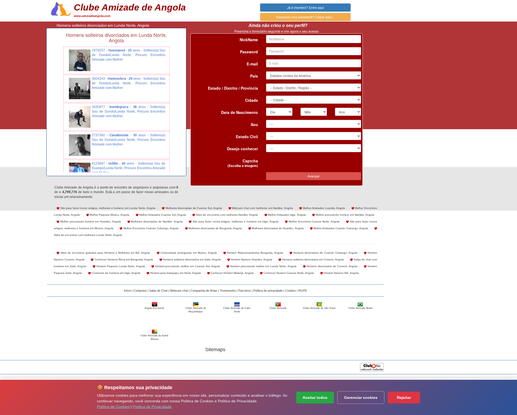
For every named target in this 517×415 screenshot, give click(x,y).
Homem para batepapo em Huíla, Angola (175, 272)
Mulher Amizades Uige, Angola (286, 214)
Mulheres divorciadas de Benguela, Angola (215, 228)
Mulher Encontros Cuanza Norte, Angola (314, 221)
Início (127, 290)
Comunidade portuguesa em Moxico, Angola (188, 252)
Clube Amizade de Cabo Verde (236, 310)
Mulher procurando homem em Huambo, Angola (90, 221)
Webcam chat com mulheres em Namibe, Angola (262, 208)
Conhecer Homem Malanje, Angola (232, 272)
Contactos (140, 290)
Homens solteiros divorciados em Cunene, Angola (312, 259)
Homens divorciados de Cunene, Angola (332, 266)
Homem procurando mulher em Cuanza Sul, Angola (187, 266)
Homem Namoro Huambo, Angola (251, 259)
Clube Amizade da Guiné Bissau (154, 337)
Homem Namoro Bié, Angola (341, 272)
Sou (254, 124)
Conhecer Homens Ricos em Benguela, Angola (123, 259)
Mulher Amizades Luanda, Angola (323, 208)
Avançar (314, 176)
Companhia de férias (203, 290)
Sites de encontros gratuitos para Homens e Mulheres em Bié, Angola (104, 252)
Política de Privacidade (152, 406)
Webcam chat (179, 290)
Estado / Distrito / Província (233, 88)
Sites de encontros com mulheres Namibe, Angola (226, 214)
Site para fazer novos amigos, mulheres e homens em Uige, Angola (234, 221)
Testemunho (228, 290)
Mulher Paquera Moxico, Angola (109, 214)
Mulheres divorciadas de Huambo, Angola (277, 228)
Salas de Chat (158, 290)
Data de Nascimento (239, 112)
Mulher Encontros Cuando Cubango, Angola (150, 228)
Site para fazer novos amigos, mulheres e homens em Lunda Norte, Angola (107, 208)
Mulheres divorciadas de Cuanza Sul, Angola (193, 208)
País (254, 76)
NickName (249, 39)
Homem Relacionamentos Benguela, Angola (254, 252)
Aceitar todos (315, 397)
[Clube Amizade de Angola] (61, 8)
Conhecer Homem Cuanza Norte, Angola (288, 272)
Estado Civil (247, 136)
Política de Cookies (113, 406)
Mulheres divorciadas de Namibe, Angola (156, 221)
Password (249, 51)
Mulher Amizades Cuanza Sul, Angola (162, 214)
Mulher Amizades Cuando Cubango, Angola (340, 228)
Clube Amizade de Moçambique (196, 310)
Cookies (290, 290)
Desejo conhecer (242, 148)
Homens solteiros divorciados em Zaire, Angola (191, 259)
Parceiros (244, 290)
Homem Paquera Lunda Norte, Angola (120, 266)
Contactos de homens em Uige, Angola (115, 272)
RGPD (302, 290)
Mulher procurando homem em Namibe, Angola (344, 214)
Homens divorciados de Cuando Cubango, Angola (324, 252)
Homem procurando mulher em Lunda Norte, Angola (262, 266)
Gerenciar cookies (361, 397)
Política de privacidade (268, 290)
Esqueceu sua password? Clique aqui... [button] (305, 17)
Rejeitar (404, 397)
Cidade (251, 100)
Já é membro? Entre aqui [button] (305, 7)
